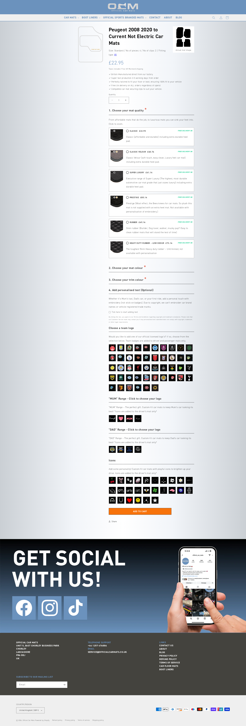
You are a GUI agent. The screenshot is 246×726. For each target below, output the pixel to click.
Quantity (112, 94)
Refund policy (57, 720)
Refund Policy (168, 659)
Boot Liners (166, 669)
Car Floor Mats (168, 666)
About (163, 648)
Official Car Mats (29, 720)
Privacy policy (70, 720)
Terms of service (84, 720)
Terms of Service (169, 662)
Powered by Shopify (42, 720)
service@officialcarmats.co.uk (107, 652)
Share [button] (114, 521)
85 (115, 54)
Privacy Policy (168, 655)
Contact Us (166, 645)
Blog (162, 652)
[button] (71, 17)
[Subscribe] (64, 684)
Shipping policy (98, 720)
